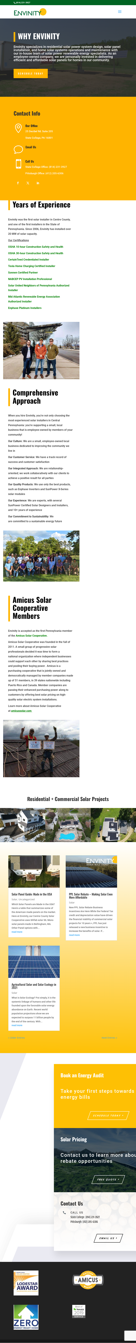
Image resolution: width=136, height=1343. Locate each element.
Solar (14, 899)
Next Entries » (109, 1037)
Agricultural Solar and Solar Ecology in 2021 (34, 986)
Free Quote (107, 1179)
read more (17, 932)
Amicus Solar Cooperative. (32, 635)
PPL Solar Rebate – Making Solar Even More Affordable (91, 895)
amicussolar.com (21, 710)
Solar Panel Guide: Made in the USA (32, 894)
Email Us (31, 147)
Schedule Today (30, 73)
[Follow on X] (28, 183)
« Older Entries (16, 1037)
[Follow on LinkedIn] (38, 183)
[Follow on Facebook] (18, 183)
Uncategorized (27, 899)
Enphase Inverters (29, 489)
